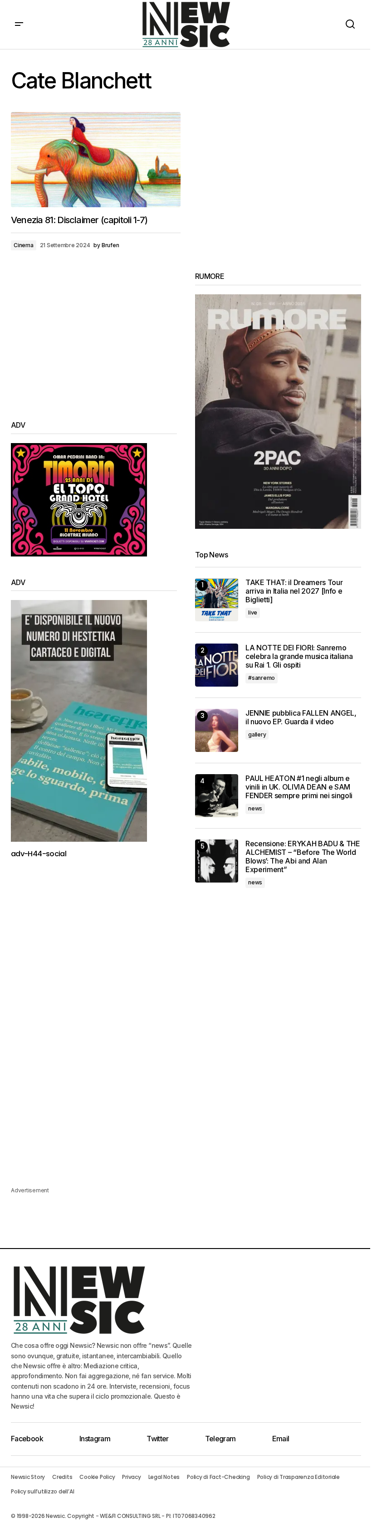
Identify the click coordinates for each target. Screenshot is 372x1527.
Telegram (220, 1438)
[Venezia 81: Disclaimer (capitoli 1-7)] (96, 159)
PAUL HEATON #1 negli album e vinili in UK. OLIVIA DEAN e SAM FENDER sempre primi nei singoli (298, 787)
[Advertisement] (94, 335)
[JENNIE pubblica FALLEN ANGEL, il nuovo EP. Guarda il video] (216, 730)
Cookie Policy (97, 1477)
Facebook (27, 1438)
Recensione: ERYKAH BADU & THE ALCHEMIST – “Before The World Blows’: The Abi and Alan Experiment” (302, 856)
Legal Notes (164, 1477)
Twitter (158, 1438)
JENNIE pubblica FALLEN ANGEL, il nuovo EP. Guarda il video (301, 717)
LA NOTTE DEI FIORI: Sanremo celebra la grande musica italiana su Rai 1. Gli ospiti (298, 656)
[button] (19, 24)
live (252, 612)
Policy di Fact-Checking (218, 1477)
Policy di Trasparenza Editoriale (298, 1477)
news (255, 808)
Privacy (131, 1477)
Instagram (94, 1438)
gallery (257, 734)
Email (280, 1438)
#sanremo (261, 677)
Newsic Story (28, 1477)
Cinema (24, 245)
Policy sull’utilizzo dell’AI (42, 1491)
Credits (62, 1477)
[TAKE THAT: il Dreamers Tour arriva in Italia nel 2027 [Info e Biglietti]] (216, 599)
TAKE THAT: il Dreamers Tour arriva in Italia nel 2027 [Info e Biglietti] (294, 591)
